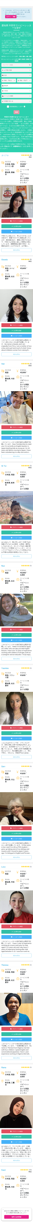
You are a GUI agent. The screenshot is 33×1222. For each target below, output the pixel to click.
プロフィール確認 (17, 221)
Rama (3, 1067)
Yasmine (5, 668)
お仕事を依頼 (17, 226)
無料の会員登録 (16, 1217)
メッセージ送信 (17, 231)
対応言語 (8, 162)
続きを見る (16, 250)
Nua (3, 566)
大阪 (27, 56)
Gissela (4, 259)
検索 (16, 112)
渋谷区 (23, 59)
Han (3, 364)
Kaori (3, 1170)
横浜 (24, 56)
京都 (30, 56)
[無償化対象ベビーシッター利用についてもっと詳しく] (24, 106)
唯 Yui (3, 466)
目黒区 (28, 59)
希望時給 (23, 162)
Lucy (3, 867)
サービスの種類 (24, 170)
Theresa (4, 965)
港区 (19, 59)
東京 (20, 56)
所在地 (7, 170)
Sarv (3, 766)
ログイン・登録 (10, 16)
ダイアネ (5, 155)
